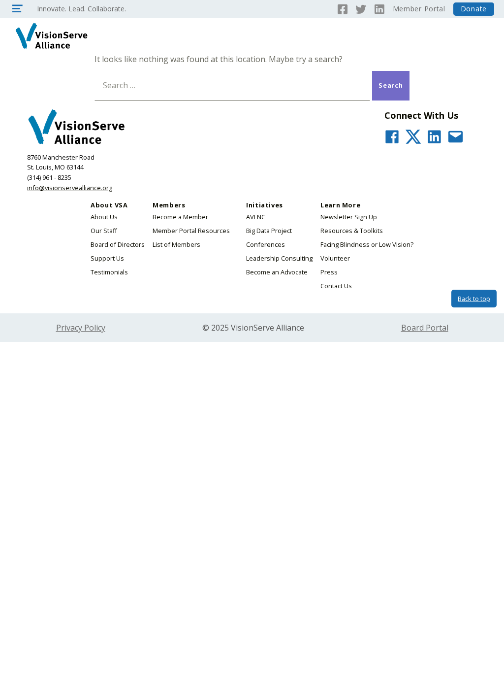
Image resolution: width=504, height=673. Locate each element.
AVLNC (255, 216)
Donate (474, 8)
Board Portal (424, 327)
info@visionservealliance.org (69, 187)
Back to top (474, 298)
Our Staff (104, 230)
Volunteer (335, 258)
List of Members (176, 244)
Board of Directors (118, 244)
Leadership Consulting (279, 258)
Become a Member (180, 216)
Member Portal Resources (191, 230)
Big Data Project (269, 230)
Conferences (265, 244)
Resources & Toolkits (351, 230)
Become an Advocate (277, 272)
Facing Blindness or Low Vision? (366, 244)
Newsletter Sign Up (348, 216)
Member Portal (419, 8)
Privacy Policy (80, 327)
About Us (104, 216)
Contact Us (336, 285)
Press (329, 272)
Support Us (107, 258)
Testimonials (109, 272)
